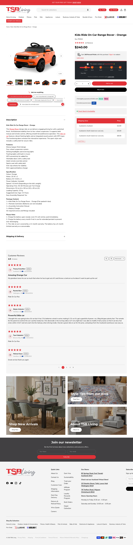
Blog (52, 481)
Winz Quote (55, 508)
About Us (76, 430)
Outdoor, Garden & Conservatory (28, 524)
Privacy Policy (22, 537)
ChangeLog (84, 537)
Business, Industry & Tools (71, 17)
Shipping (30, 537)
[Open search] (106, 258)
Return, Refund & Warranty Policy (69, 537)
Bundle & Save (87, 17)
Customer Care (56, 485)
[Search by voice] (88, 10)
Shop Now (15, 430)
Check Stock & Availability (86, 111)
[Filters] (111, 258)
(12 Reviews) (89, 43)
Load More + (81, 141)
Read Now (76, 399)
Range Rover (14, 129)
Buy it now (100, 90)
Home (8, 27)
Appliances (49, 17)
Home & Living (11, 17)
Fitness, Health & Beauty (47, 524)
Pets (35, 17)
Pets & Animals (62, 524)
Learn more (111, 76)
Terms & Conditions (40, 537)
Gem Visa (67, 473)
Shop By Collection (12, 521)
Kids (41, 17)
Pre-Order (98, 17)
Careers (54, 511)
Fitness (29, 17)
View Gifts (83, 73)
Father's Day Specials (14, 21)
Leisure (57, 17)
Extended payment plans (84, 103)
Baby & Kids (73, 524)
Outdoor (21, 17)
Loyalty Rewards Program (67, 496)
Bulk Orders (68, 502)
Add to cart (109, 83)
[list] (35, 56)
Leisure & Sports (102, 524)
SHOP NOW (82, 2)
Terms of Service (53, 537)
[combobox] (63, 10)
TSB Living (13, 537)
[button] (125, 10)
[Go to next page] (73, 367)
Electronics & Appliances (86, 524)
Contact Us (55, 477)
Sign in (111, 55)
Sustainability (69, 477)
